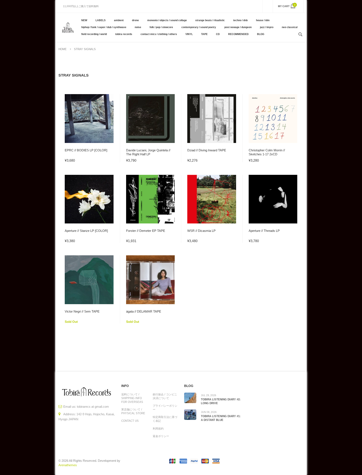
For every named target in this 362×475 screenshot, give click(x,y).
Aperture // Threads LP (264, 230)
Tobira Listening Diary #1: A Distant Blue (220, 418)
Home (62, 49)
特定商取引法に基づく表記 (165, 418)
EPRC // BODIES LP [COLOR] (86, 150)
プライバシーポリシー (165, 407)
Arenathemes (67, 465)
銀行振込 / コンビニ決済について (165, 396)
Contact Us (130, 420)
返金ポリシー (161, 436)
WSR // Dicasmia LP (201, 230)
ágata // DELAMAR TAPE (143, 311)
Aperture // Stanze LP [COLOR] (86, 230)
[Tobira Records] (67, 27)
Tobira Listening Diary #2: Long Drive (220, 401)
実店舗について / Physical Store (133, 411)
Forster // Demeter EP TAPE (145, 230)
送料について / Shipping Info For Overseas (132, 398)
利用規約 (158, 428)
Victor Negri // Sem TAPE (82, 311)
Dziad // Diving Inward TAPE (206, 150)
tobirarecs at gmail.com (93, 406)
